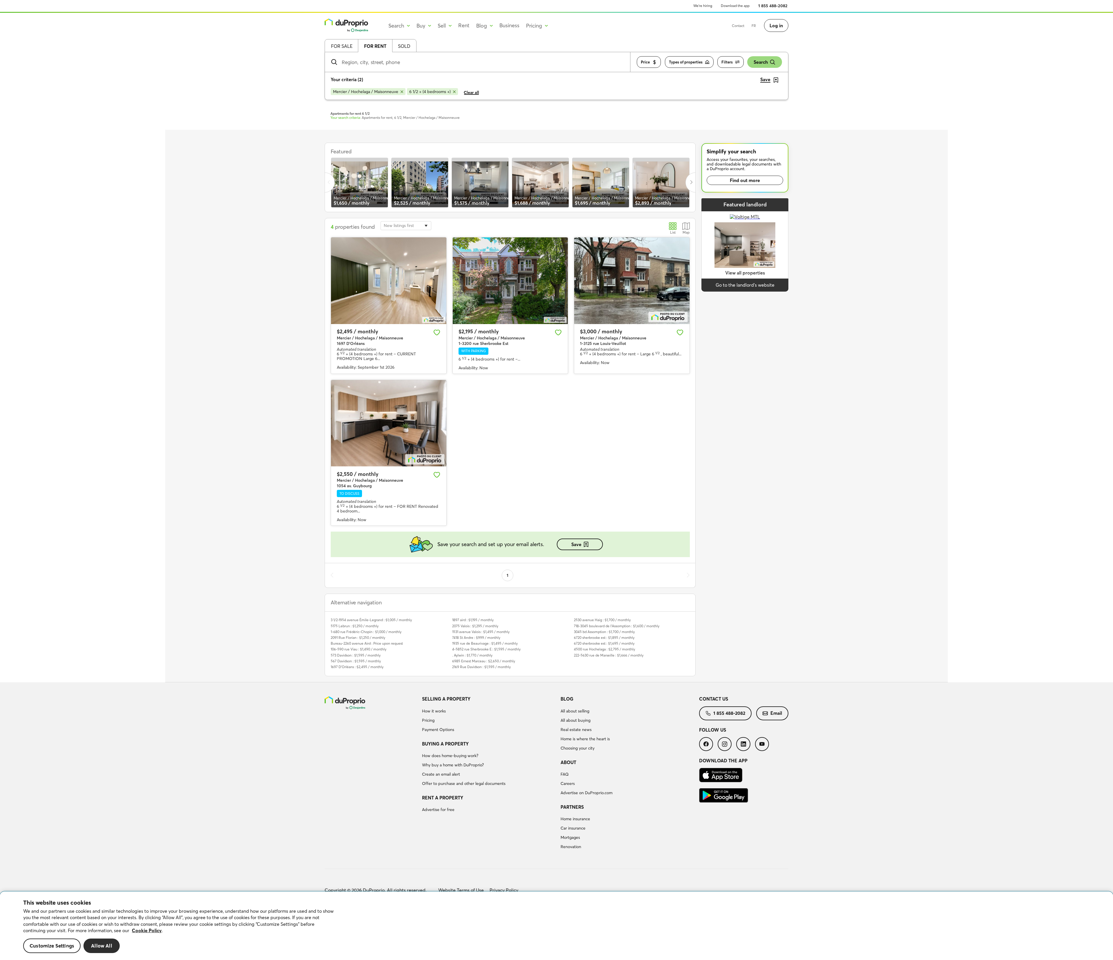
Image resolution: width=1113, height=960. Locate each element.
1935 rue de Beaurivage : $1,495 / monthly (485, 643)
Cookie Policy (147, 930)
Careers (568, 783)
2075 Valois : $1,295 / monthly (475, 626)
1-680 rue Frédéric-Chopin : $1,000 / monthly (366, 632)
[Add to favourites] (437, 332)
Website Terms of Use (461, 890)
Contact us (713, 699)
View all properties (745, 272)
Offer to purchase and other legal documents (463, 783)
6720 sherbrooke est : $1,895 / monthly (604, 637)
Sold (404, 46)
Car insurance (573, 828)
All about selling (575, 711)
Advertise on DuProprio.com (586, 792)
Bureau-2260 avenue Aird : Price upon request (367, 643)
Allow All (101, 946)
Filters (727, 62)
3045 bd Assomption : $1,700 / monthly (604, 632)
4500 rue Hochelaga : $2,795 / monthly (604, 649)
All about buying (575, 720)
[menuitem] (489, 715)
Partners (572, 807)
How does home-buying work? (450, 755)
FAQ (565, 774)
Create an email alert (441, 774)
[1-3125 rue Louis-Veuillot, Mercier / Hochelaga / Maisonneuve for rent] (632, 280)
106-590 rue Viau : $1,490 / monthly (358, 649)
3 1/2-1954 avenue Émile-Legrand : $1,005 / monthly (371, 620)
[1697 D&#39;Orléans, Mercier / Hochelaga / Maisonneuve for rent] (388, 280)
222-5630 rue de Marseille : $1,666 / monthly (608, 655)
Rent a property (442, 798)
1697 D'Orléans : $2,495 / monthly (357, 667)
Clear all (471, 92)
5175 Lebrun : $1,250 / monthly (355, 626)
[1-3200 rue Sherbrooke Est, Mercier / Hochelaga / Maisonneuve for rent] (510, 280)
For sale (341, 46)
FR (754, 25)
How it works (434, 711)
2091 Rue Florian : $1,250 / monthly (358, 637)
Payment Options (438, 729)
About (568, 762)
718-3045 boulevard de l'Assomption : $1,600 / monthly (616, 626)
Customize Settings (52, 946)
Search (761, 62)
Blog (567, 699)
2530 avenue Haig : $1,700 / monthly (602, 620)
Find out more (745, 180)
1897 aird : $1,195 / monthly (473, 620)
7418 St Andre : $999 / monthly (476, 637)
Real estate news (576, 729)
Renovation (571, 846)
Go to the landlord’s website (745, 285)
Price (645, 62)
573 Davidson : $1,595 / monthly (356, 655)
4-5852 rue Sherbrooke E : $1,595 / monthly (486, 649)
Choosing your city (577, 748)
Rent (464, 25)
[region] (556, 926)
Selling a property (446, 699)
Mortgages (570, 837)
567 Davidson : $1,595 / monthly (356, 661)
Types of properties (686, 62)
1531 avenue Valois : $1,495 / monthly (481, 632)
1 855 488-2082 (773, 5)
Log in (776, 25)
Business (509, 25)
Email (776, 713)
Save (576, 544)
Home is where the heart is (585, 738)
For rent (375, 46)
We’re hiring (702, 5)
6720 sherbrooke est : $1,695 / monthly (604, 643)
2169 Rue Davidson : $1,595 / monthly (481, 667)
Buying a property (445, 744)
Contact (738, 25)
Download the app (735, 5)
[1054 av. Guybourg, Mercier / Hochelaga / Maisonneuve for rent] (388, 423)
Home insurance (575, 818)
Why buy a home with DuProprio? (453, 765)
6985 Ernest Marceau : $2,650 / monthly (483, 661)
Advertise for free (438, 809)
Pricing (428, 720)
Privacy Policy (504, 890)
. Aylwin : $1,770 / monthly (472, 655)
